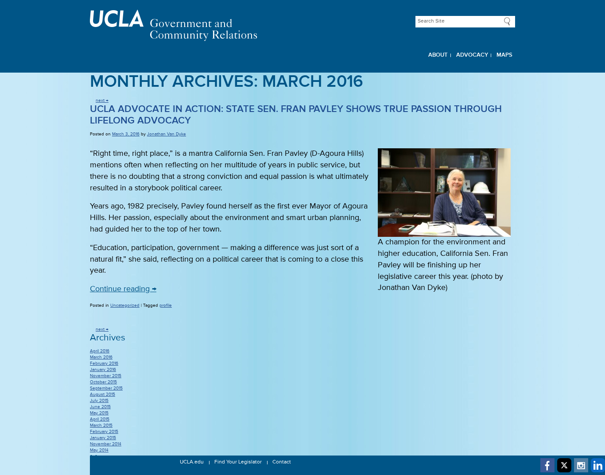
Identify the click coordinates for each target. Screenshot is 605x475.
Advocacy (472, 55)
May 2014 (99, 450)
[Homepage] (302, 25)
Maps (504, 55)
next (102, 100)
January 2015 (103, 438)
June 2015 (100, 407)
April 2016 (99, 351)
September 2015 (106, 388)
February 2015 (104, 431)
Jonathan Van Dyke (166, 134)
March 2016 (101, 357)
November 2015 (105, 376)
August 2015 (102, 394)
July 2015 (99, 400)
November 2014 (105, 444)
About (438, 55)
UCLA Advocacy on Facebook (547, 465)
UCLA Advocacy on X (564, 465)
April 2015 (99, 419)
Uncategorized (125, 305)
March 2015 (101, 425)
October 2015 (103, 382)
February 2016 (104, 363)
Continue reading (123, 289)
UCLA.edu (192, 462)
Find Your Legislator (238, 462)
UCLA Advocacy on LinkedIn (598, 465)
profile (165, 305)
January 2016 (103, 369)
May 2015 (99, 413)
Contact (281, 462)
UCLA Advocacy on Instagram (581, 465)
